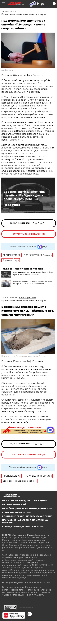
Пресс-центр (40, 500)
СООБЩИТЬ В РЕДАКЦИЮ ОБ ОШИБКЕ (23, 526)
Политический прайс (39, 516)
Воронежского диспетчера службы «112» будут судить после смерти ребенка (24, 195)
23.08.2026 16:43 (9, 297)
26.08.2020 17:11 (8, 11)
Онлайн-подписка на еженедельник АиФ (27, 508)
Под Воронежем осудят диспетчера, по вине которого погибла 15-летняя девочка (32, 282)
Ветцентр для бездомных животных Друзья (23, 356)
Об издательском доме (16, 500)
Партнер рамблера (26, 607)
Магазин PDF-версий (14, 504)
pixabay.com (7, 70)
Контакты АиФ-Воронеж (16, 512)
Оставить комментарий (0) (28, 234)
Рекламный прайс (13, 516)
